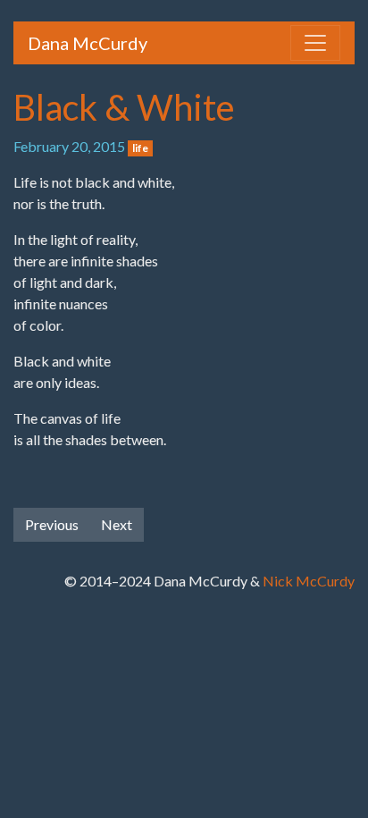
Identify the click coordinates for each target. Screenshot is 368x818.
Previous (52, 524)
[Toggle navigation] (315, 43)
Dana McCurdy (87, 43)
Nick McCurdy (309, 580)
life (140, 148)
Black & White (124, 107)
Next (116, 524)
